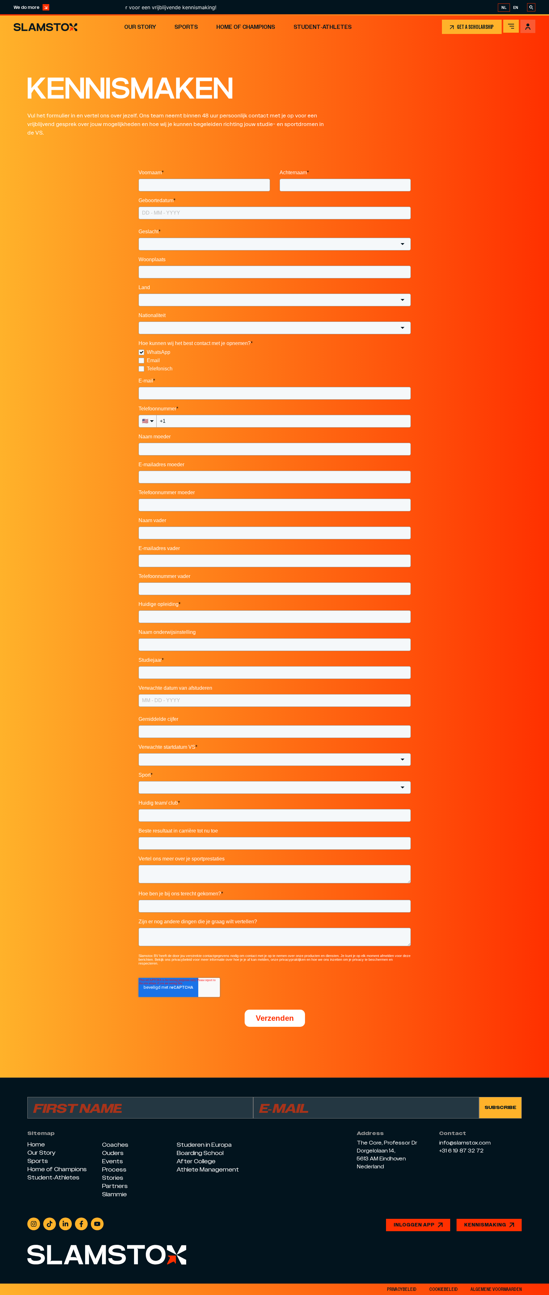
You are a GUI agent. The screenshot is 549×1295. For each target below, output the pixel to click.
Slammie (114, 1194)
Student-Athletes (323, 27)
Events (112, 1161)
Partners (115, 1186)
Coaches (115, 1145)
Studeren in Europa (204, 1145)
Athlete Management (208, 1169)
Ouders (113, 1153)
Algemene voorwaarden (496, 1289)
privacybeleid (402, 1289)
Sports (186, 27)
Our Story (140, 27)
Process (114, 1169)
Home (36, 1144)
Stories (112, 1178)
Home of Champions (245, 27)
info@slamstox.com (465, 1142)
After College (196, 1161)
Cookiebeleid (443, 1289)
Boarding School (200, 1153)
